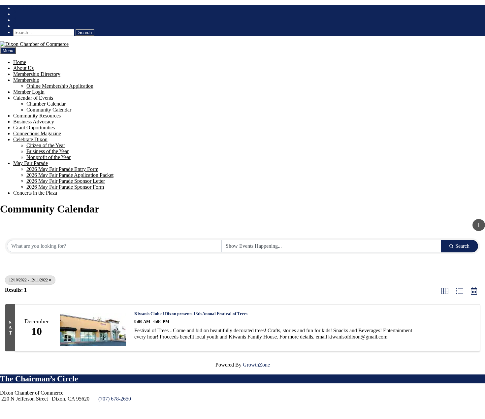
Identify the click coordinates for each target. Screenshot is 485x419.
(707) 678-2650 (29, 8)
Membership (26, 80)
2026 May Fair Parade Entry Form (62, 169)
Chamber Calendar (46, 104)
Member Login (29, 92)
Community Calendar (48, 110)
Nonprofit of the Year (48, 157)
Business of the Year (47, 151)
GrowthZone (256, 365)
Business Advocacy (33, 121)
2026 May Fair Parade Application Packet (69, 175)
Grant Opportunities (34, 127)
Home (19, 62)
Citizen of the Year (45, 145)
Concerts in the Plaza (35, 193)
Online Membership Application (59, 86)
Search (462, 246)
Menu (8, 50)
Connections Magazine (37, 133)
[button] (478, 225)
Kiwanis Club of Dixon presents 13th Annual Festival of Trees (190, 313)
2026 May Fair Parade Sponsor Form (65, 187)
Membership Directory (36, 74)
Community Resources (37, 115)
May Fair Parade (30, 163)
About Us (23, 68)
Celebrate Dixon (30, 139)
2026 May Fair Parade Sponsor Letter (65, 181)
